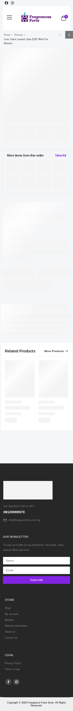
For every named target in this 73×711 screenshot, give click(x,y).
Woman (18, 34)
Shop (8, 608)
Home (7, 34)
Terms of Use (12, 669)
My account (11, 614)
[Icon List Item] (8, 3)
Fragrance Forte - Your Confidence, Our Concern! (4, 3)
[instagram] (16, 682)
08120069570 (14, 512)
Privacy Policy (13, 663)
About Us (10, 631)
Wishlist (9, 620)
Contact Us (11, 637)
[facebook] (8, 682)
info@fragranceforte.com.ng (24, 520)
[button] (9, 17)
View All (60, 155)
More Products (54, 351)
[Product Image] (13, 167)
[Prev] (60, 35)
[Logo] (36, 17)
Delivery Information (16, 625)
